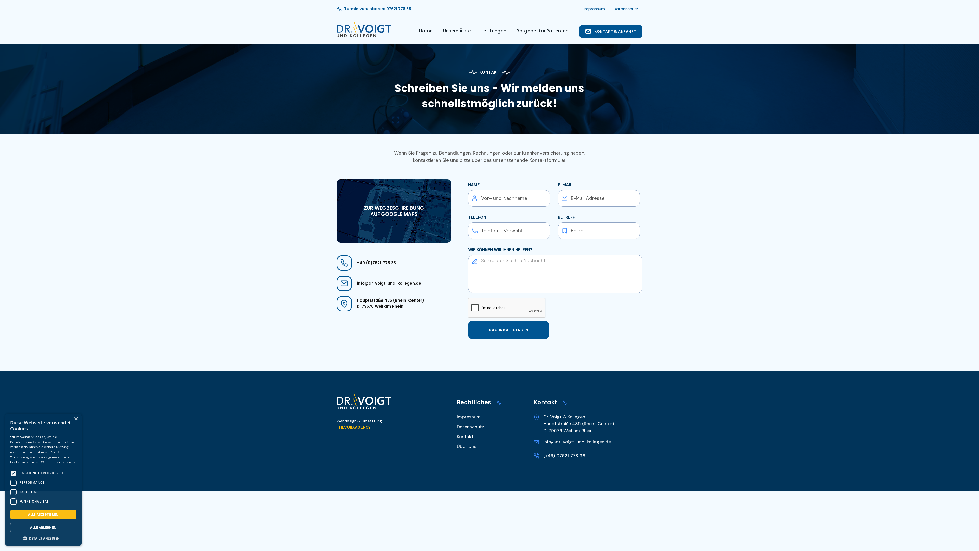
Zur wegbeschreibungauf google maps (394, 211)
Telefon (477, 217)
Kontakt (465, 437)
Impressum (469, 417)
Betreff (566, 217)
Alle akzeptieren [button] (43, 514)
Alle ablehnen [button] (43, 527)
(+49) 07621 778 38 (564, 456)
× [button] (76, 419)
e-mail (565, 184)
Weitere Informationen (58, 462)
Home (426, 31)
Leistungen (493, 31)
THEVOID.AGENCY (354, 427)
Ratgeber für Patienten (543, 31)
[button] (43, 538)
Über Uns (466, 446)
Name (474, 184)
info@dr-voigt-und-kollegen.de (389, 283)
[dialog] (43, 480)
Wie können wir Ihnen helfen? (500, 249)
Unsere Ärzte (457, 31)
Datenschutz (470, 427)
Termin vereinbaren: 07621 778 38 (377, 8)
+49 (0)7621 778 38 (376, 263)
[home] (364, 32)
